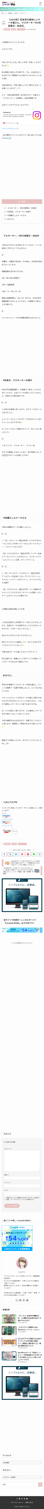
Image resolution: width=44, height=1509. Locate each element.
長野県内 (7, 29)
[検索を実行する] (40, 1484)
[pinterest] (20, 1300)
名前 (6, 1175)
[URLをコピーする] (39, 854)
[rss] (24, 1499)
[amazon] (23, 1300)
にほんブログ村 (7, 819)
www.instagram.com (10, 128)
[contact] (27, 1300)
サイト (6, 1190)
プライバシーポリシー (17, 1502)
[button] (4, 854)
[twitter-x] (16, 1300)
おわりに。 (11, 219)
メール (7, 1182)
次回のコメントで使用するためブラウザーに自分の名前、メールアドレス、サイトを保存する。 (22, 1198)
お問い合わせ (29, 1502)
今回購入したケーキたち (16, 215)
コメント (8, 1149)
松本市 (13, 29)
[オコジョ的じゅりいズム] (8, 3)
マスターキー (21, 29)
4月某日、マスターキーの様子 (19, 211)
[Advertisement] (22, 169)
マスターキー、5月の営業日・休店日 (21, 208)
